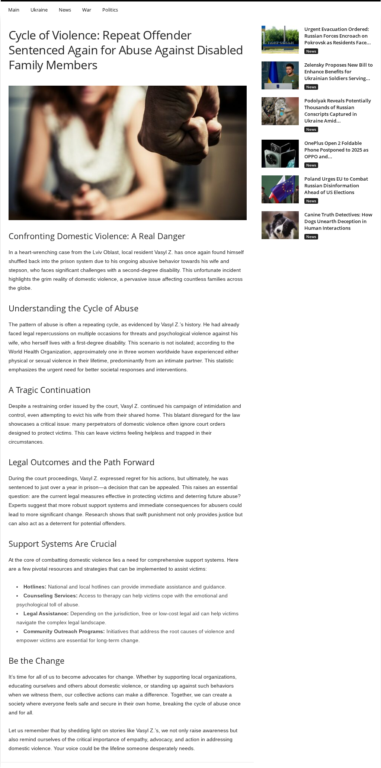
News (65, 9)
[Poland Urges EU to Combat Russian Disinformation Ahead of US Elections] (280, 189)
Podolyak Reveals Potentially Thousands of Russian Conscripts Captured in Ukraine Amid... (337, 110)
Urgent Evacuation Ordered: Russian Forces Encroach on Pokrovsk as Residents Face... (337, 36)
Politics (110, 9)
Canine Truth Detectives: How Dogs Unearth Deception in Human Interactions (338, 221)
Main (13, 9)
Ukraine (39, 9)
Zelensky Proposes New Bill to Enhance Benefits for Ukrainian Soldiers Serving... (338, 71)
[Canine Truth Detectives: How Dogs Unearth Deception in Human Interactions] (280, 225)
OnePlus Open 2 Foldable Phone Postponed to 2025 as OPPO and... (336, 150)
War (86, 9)
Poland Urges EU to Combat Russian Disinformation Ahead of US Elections (336, 185)
